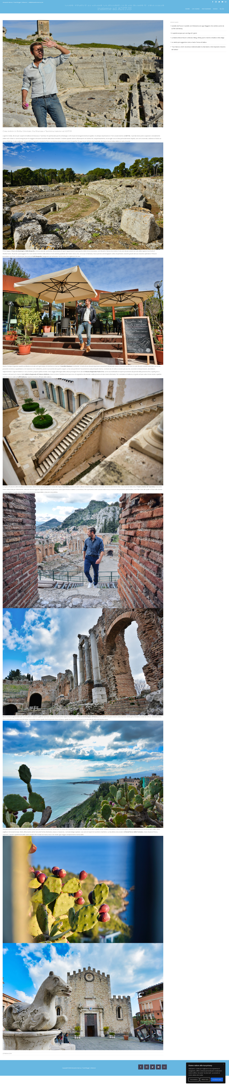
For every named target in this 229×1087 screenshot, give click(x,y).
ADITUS (127, 136)
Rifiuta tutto (205, 1079)
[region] (205, 1072)
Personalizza (194, 1079)
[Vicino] (223, 1064)
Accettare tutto (217, 1079)
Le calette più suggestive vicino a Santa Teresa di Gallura (188, 42)
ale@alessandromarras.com (36, 2)
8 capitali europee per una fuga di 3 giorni (184, 33)
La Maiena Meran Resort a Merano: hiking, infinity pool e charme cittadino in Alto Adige (197, 38)
